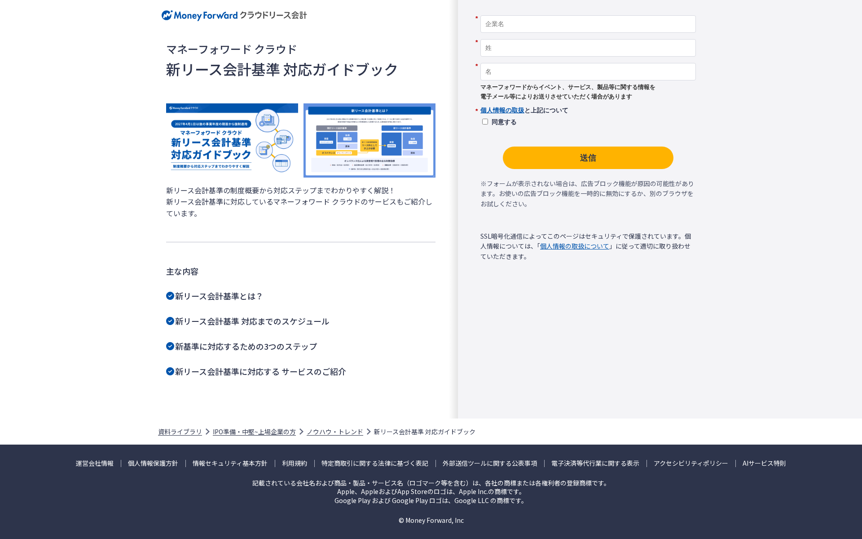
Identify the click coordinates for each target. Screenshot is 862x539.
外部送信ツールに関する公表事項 (490, 463)
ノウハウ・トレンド (335, 431)
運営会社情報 (95, 463)
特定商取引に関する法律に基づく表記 (374, 463)
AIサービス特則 (764, 463)
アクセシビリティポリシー (691, 463)
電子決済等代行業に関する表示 (595, 463)
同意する (504, 121)
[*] (588, 12)
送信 (588, 157)
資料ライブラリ (180, 431)
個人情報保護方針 (153, 463)
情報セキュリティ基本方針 (230, 463)
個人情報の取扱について (574, 245)
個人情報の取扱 (502, 110)
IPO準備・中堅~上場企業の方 (254, 431)
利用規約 (294, 463)
